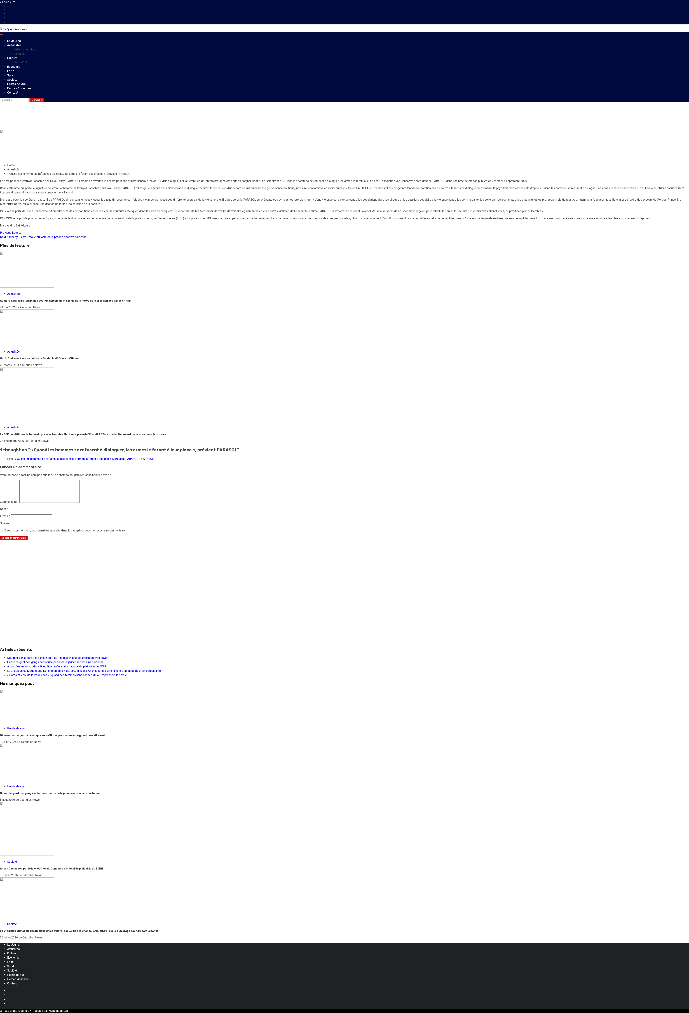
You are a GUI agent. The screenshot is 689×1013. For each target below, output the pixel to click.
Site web (5, 523)
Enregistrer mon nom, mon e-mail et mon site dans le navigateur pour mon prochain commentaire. (64, 530)
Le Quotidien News (36, 127)
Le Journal (14, 41)
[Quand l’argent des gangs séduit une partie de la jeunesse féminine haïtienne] (27, 779)
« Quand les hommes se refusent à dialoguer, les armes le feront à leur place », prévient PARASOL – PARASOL (84, 459)
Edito (10, 71)
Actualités (14, 45)
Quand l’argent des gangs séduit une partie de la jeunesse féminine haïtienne (55, 662)
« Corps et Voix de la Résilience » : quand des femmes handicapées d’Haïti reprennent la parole (67, 675)
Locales (19, 53)
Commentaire (9, 501)
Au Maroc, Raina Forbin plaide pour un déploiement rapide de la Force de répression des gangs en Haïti (66, 300)
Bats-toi (11, 232)
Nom (4, 509)
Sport (11, 75)
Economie (13, 66)
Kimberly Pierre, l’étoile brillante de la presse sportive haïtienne (43, 237)
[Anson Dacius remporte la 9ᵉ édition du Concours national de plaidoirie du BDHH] (27, 854)
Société (12, 79)
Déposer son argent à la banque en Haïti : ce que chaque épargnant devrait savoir (57, 658)
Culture (12, 58)
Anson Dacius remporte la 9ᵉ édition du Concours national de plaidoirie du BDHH (57, 666)
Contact (12, 92)
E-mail (5, 516)
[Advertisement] (107, 568)
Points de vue (16, 84)
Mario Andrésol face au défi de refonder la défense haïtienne (40, 358)
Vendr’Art (20, 62)
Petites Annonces (19, 88)
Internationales (24, 49)
